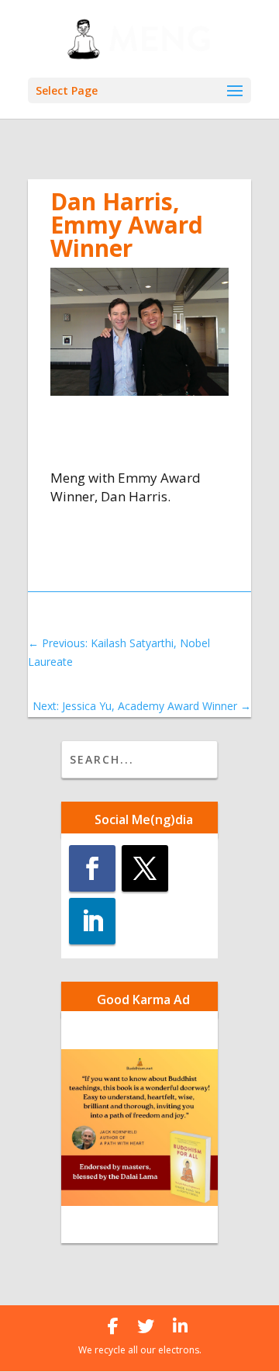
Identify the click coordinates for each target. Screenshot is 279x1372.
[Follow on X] (145, 868)
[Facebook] (113, 1326)
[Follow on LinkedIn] (92, 921)
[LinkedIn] (180, 1326)
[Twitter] (145, 1326)
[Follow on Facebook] (92, 868)
